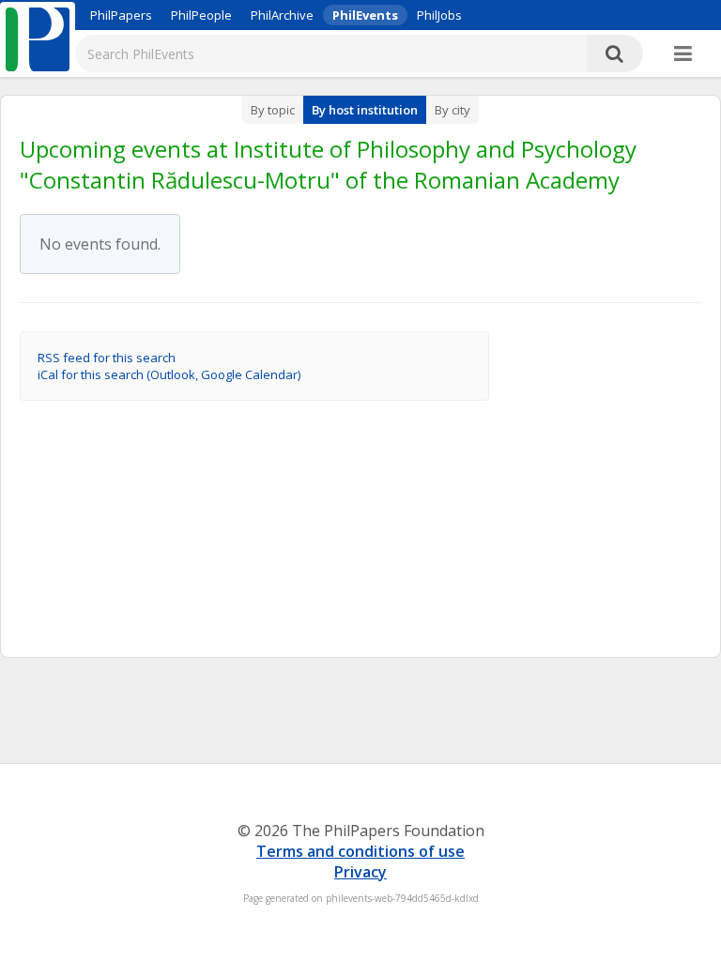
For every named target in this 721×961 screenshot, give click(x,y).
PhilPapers (121, 15)
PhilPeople (201, 15)
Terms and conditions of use (360, 851)
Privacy (360, 872)
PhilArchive (282, 15)
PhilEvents (365, 15)
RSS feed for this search (107, 357)
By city (452, 109)
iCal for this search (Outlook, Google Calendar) (169, 374)
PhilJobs (439, 15)
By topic (273, 109)
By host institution (365, 109)
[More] (683, 54)
